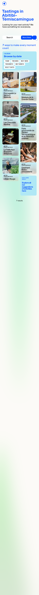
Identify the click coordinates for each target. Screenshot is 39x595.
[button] (29, 37)
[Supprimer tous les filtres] (36, 39)
